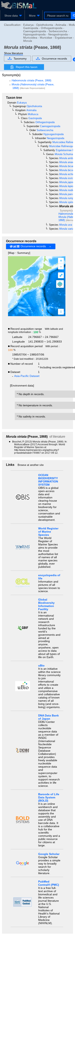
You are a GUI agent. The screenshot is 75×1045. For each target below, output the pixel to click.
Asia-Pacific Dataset (26, 376)
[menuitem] (12, 16)
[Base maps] (60, 284)
